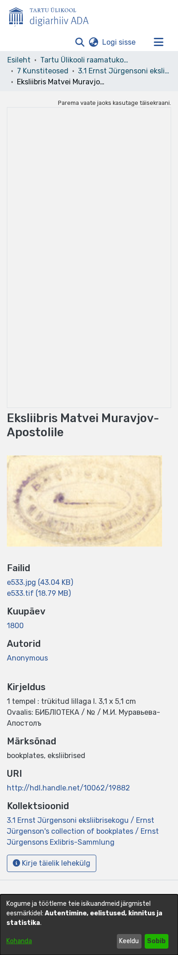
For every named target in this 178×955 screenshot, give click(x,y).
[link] (40, 582)
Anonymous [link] (27, 658)
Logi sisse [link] (119, 42)
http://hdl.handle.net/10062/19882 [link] (68, 788)
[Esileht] (52, 15)
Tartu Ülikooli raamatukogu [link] (85, 60)
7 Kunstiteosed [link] (42, 71)
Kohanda (19, 941)
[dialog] (89, 924)
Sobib (156, 941)
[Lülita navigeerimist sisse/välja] (158, 42)
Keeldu (129, 941)
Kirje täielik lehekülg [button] (55, 863)
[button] (79, 42)
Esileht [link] (19, 60)
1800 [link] (15, 625)
